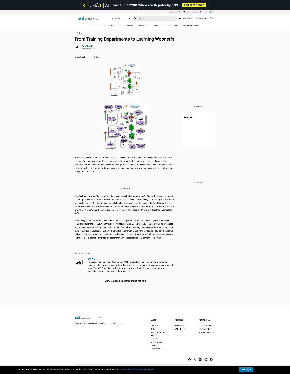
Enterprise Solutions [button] (191, 25)
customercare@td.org (207, 332)
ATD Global (155, 339)
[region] (145, 370)
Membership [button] (143, 25)
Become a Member (185, 18)
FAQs (153, 329)
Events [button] (130, 25)
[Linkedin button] (200, 359)
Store (153, 345)
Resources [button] (173, 25)
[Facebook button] (189, 359)
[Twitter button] (195, 359)
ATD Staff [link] (89, 46)
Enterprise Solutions (158, 332)
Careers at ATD (180, 326)
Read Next (189, 117)
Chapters (154, 335)
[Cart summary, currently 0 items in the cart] (212, 18)
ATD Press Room (157, 342)
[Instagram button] (205, 359)
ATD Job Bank (180, 329)
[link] (175, 12)
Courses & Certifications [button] (112, 25)
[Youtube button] (211, 359)
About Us (154, 326)
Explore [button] (94, 25)
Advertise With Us (157, 349)
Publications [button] (158, 25)
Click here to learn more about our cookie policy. (139, 369)
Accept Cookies (246, 370)
